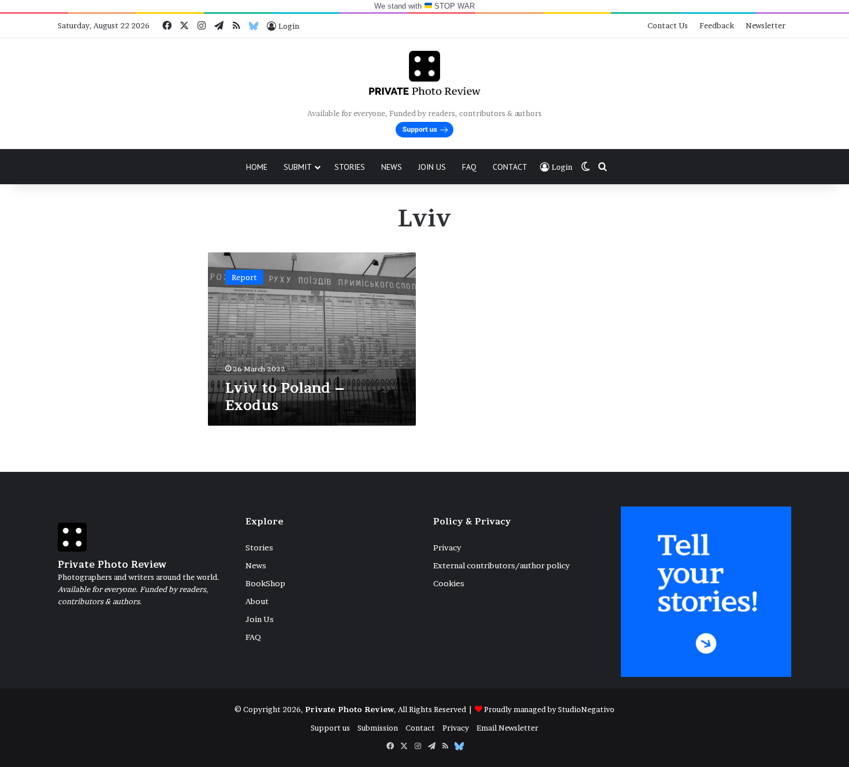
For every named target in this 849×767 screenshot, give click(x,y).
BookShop (265, 583)
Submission (378, 727)
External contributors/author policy (501, 565)
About (257, 601)
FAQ (469, 167)
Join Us (432, 167)
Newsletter (765, 25)
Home (256, 167)
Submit (298, 167)
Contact (510, 167)
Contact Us (667, 25)
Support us (330, 727)
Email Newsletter (507, 727)
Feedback (716, 25)
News (391, 167)
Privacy (447, 547)
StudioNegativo (586, 709)
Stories (349, 167)
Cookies (448, 583)
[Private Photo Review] (424, 73)
